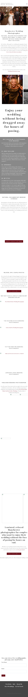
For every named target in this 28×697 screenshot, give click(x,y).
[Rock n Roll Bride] (6, 442)
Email (2, 668)
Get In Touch (19, 686)
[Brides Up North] (15, 442)
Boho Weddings (13, 391)
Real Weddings (9, 686)
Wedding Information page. (14, 71)
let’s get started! (21, 549)
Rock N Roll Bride (23, 389)
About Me (19, 684)
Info (14, 684)
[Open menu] (27, 4)
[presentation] (14, 310)
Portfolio (8, 684)
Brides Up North (6, 391)
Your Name (4, 662)
